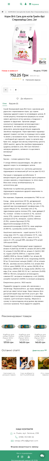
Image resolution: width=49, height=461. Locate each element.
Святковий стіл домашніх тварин (9, 374)
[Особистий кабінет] (26, 4)
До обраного (26, 99)
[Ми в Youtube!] (29, 457)
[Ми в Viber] (26, 457)
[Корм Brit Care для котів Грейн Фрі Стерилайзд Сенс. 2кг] (24, 44)
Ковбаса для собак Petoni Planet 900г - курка (8, 337)
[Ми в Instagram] (22, 457)
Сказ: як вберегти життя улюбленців (27, 374)
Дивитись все (38, 350)
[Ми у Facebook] (18, 457)
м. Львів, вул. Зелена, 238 (26, 433)
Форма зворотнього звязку (24, 447)
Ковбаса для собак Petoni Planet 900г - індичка (40, 337)
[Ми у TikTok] (31, 457)
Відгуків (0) (13, 104)
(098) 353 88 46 (26, 437)
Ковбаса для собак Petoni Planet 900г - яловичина (24, 337)
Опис (5, 104)
